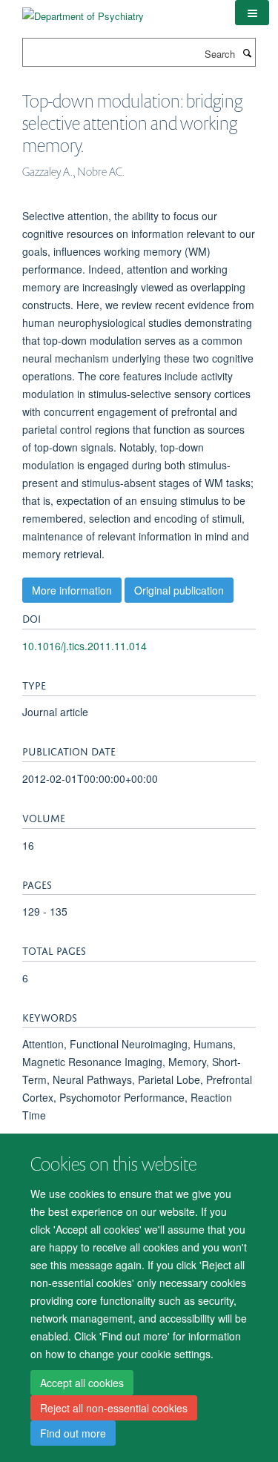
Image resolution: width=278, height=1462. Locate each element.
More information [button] (72, 590)
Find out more (73, 1433)
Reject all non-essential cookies (114, 1407)
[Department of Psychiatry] (83, 11)
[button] (252, 12)
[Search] (247, 52)
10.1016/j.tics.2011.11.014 (84, 645)
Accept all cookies (82, 1382)
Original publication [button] (179, 590)
